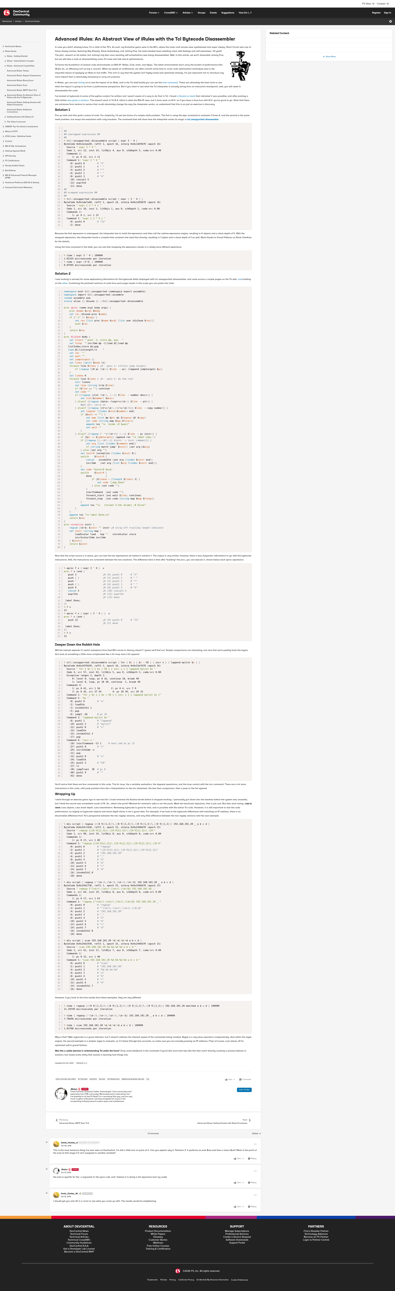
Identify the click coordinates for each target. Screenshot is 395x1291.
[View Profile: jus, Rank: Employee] (273, 75)
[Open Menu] (390, 21)
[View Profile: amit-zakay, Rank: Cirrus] (273, 44)
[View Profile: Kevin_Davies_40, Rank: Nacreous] (56, 1195)
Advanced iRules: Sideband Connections (19, 111)
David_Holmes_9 (69, 1142)
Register (376, 12)
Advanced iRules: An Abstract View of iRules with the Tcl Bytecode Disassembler (23, 96)
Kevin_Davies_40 (69, 1193)
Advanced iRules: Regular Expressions (24, 75)
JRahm (73, 1089)
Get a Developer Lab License (79, 1248)
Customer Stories (158, 1239)
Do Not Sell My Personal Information (213, 1280)
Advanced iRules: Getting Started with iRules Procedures (24, 103)
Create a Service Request (237, 1237)
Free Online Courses (158, 1245)
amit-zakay (283, 45)
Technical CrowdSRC (79, 1239)
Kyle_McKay (283, 60)
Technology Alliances (316, 1234)
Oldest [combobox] (256, 1133)
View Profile (244, 1089)
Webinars (158, 1242)
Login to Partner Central (316, 1239)
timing (81, 82)
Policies (163, 1280)
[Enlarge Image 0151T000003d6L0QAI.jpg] (240, 65)
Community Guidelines (79, 1242)
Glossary (158, 1237)
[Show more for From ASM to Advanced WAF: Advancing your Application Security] (358, 64)
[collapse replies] (46, 1142)
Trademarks (152, 1280)
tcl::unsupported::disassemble (202, 119)
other (64, 283)
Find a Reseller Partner (316, 1231)
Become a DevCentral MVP (79, 1251)
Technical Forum (79, 1234)
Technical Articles (32, 21)
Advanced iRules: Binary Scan (20, 80)
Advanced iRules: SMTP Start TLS (22, 90)
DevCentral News (79, 1231)
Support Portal (237, 1242)
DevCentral (7, 21)
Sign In (387, 12)
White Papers (158, 1234)
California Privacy (186, 1280)
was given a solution (78, 100)
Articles (18, 21)
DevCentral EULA (79, 1245)
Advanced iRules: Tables (18, 71)
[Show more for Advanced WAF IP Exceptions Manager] (344, 49)
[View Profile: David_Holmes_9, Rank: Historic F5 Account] (56, 1144)
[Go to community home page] (16, 12)
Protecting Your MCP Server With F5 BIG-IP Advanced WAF (308, 72)
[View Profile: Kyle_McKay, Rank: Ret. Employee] (273, 60)
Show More (331, 88)
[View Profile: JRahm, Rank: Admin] (61, 1094)
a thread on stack (186, 96)
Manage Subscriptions (237, 1231)
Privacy (172, 1280)
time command (170, 82)
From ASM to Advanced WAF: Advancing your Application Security (312, 57)
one (240, 279)
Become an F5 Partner (316, 1237)
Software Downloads (237, 1239)
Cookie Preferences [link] (239, 1280)
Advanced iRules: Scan (17, 85)
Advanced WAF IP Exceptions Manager (298, 41)
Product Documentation (158, 1231)
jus (279, 76)
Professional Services (237, 1234)
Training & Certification (158, 1248)
